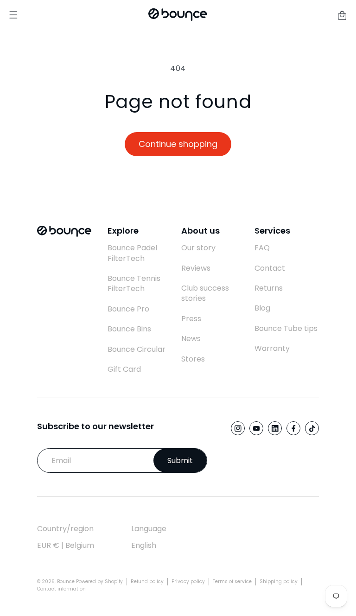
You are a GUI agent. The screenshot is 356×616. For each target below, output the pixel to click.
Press (191, 319)
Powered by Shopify (99, 581)
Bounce (66, 581)
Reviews (195, 268)
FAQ (262, 248)
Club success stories (205, 293)
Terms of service (232, 581)
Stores (193, 359)
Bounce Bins (129, 329)
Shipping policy (279, 581)
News (191, 339)
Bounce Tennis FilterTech (134, 283)
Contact (269, 268)
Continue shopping (178, 144)
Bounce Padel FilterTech (132, 253)
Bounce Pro (128, 309)
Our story (198, 248)
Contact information (61, 588)
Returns (268, 288)
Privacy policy (188, 581)
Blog (262, 308)
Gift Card (124, 369)
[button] (342, 15)
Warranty (272, 348)
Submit (180, 460)
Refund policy (147, 581)
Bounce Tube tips (286, 329)
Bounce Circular (136, 349)
